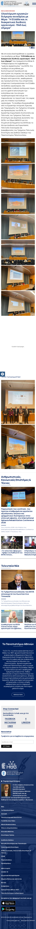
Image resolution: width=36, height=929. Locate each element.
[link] (2, 374)
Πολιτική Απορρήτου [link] (13, 920)
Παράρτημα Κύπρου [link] (11, 781)
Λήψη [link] (18, 377)
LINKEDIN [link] (26, 722)
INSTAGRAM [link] (10, 722)
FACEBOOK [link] (10, 718)
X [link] (25, 718)
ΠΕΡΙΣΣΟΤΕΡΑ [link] (18, 694)
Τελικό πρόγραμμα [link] (8, 377)
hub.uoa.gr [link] (27, 898)
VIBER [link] (10, 726)
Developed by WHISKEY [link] (28, 920)
